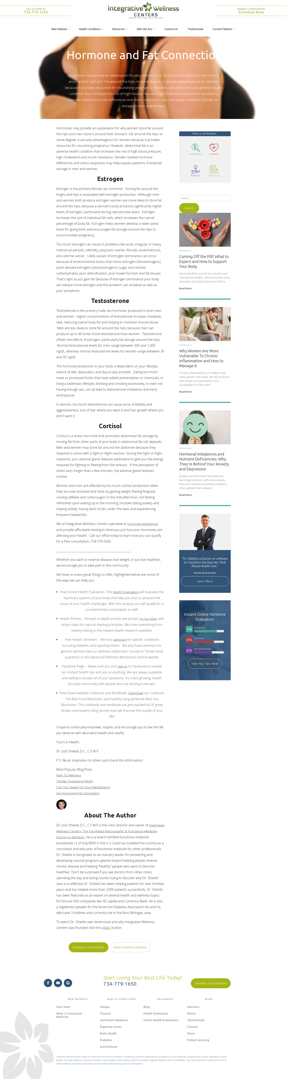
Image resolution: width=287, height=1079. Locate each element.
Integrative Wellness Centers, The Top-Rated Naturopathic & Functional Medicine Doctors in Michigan (110, 831)
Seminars (193, 1006)
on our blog (148, 619)
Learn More (205, 581)
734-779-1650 (36, 12)
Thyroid (105, 1013)
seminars (120, 639)
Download (135, 693)
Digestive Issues (111, 1026)
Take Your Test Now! (205, 663)
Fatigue (105, 1006)
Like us (122, 666)
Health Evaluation (126, 592)
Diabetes (106, 1040)
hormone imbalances (142, 524)
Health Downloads (156, 1013)
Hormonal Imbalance (114, 1020)
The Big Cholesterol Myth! (74, 781)
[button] (61, 29)
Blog (147, 1006)
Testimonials (195, 29)
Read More (185, 288)
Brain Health (108, 1033)
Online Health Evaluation (130, 947)
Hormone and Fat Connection (77, 793)
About (191, 1013)
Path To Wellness (68, 775)
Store (190, 1033)
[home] (143, 11)
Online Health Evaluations (161, 1020)
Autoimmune (108, 1046)
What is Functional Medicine (69, 1015)
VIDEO (106, 928)
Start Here (63, 1006)
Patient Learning (198, 1040)
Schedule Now (251, 12)
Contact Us (171, 29)
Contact (192, 1026)
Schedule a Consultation (88, 947)
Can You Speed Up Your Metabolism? (83, 787)
